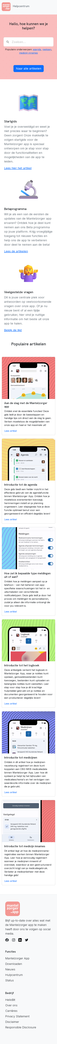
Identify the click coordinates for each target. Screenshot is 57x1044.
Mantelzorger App (17, 958)
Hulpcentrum (14, 975)
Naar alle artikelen (28, 68)
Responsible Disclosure (20, 1027)
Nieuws (10, 969)
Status (9, 980)
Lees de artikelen (16, 251)
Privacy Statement (17, 1016)
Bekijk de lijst (13, 330)
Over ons (11, 1005)
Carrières (11, 1011)
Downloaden (13, 964)
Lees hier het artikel (18, 168)
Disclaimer (12, 1022)
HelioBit (10, 1000)
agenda (37, 49)
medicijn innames (28, 52)
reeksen (46, 49)
